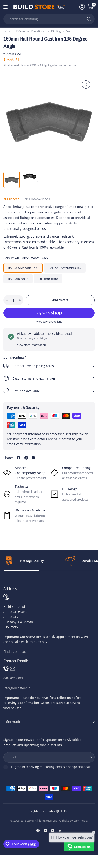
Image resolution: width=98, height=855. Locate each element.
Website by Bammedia (73, 820)
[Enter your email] (90, 757)
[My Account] (82, 7)
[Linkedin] (60, 830)
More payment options (49, 321)
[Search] (89, 19)
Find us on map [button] (14, 651)
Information (13, 721)
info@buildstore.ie (16, 688)
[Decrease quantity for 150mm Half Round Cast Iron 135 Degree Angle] (7, 300)
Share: (8, 457)
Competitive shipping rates (33, 366)
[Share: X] (26, 458)
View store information (31, 345)
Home (7, 31)
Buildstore (11, 199)
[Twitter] (45, 830)
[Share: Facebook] (18, 458)
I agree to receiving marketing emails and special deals (51, 767)
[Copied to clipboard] (34, 458)
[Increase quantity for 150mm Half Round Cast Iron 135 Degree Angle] (19, 300)
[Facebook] (38, 830)
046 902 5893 (13, 678)
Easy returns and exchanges (34, 378)
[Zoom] (86, 84)
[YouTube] (52, 830)
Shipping (46, 65)
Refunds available (26, 391)
